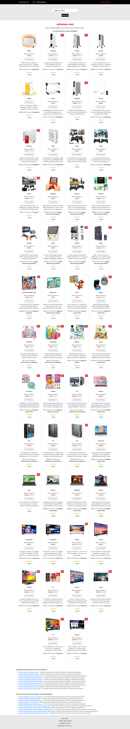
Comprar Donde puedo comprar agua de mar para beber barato (37, 711)
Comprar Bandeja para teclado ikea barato (31, 704)
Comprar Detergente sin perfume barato (30, 707)
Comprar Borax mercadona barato (28, 674)
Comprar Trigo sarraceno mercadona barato (31, 676)
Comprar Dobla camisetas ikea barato (29, 698)
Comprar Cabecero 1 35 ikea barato (29, 702)
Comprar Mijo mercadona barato (28, 687)
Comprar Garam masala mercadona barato (31, 681)
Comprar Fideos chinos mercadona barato (31, 685)
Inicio (34, 2)
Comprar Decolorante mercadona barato (30, 677)
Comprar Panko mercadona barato (29, 672)
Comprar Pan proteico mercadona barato (30, 679)
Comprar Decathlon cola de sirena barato (30, 697)
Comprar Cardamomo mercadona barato (30, 683)
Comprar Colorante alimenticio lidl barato (30, 700)
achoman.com (24, 2)
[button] (41, 2)
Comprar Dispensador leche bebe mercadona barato (34, 713)
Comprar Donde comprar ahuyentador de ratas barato (34, 706)
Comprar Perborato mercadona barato (30, 688)
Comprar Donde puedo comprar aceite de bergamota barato (36, 709)
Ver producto (29, 59)
